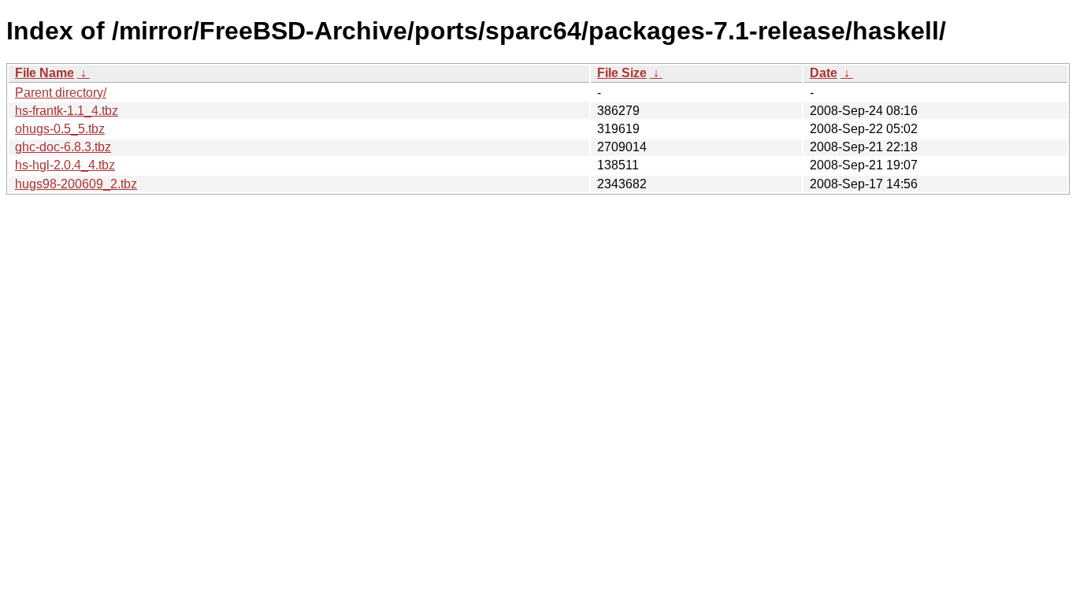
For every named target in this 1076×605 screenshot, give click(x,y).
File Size (622, 73)
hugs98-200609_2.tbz (76, 184)
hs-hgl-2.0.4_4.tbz (65, 165)
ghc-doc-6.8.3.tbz (63, 147)
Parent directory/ (60, 92)
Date (823, 73)
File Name (44, 73)
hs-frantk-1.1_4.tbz (66, 110)
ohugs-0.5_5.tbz (60, 128)
